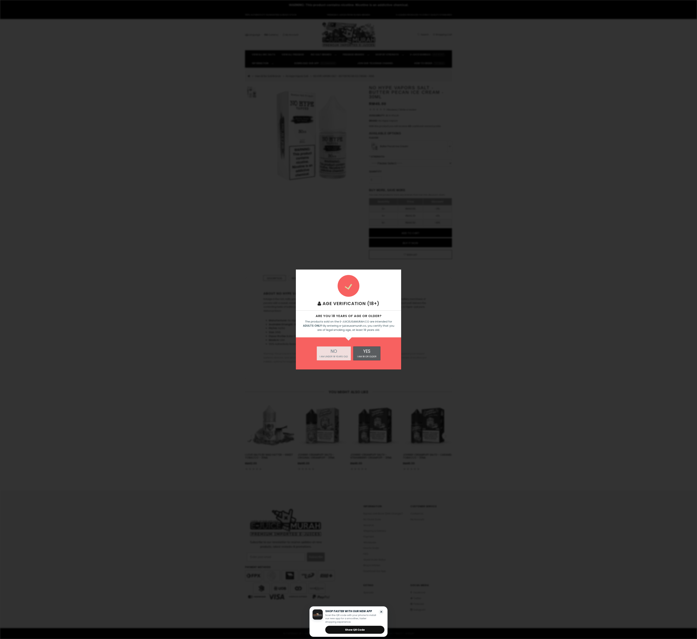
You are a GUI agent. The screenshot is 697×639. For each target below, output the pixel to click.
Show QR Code (355, 630)
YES (366, 353)
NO (334, 353)
